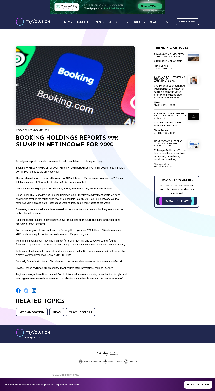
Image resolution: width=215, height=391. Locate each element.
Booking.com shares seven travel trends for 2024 (169, 56)
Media (112, 22)
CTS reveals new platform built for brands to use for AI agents (170, 116)
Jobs (125, 22)
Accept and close (198, 385)
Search (167, 21)
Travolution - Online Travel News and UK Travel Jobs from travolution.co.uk (33, 333)
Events (98, 22)
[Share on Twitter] (26, 292)
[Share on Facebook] (18, 292)
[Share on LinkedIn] (34, 292)
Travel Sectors (80, 312)
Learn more (73, 384)
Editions (138, 22)
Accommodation (31, 312)
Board (154, 22)
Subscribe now (187, 22)
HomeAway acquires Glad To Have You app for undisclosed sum (168, 144)
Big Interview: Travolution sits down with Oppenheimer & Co (169, 79)
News (57, 312)
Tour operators (161, 164)
